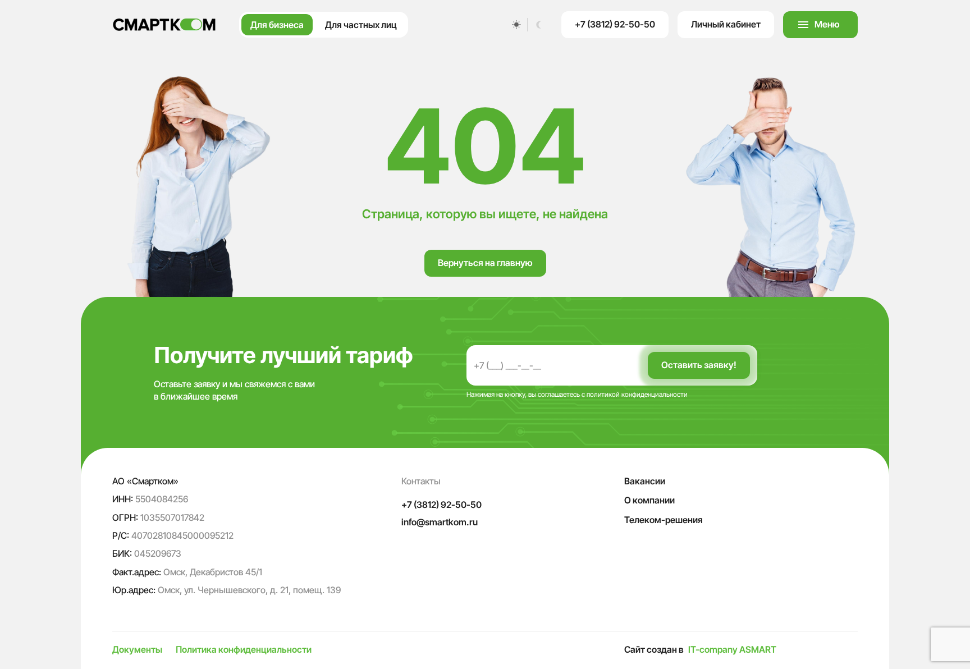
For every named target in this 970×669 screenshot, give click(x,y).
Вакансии (644, 481)
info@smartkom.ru (439, 522)
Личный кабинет (726, 24)
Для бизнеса (277, 24)
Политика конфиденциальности (244, 649)
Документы (137, 649)
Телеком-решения (663, 519)
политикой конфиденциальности (637, 394)
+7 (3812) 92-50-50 (615, 24)
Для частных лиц (361, 24)
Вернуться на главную (485, 262)
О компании (649, 500)
